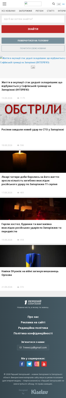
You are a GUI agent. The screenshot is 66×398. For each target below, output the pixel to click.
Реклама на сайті (33, 322)
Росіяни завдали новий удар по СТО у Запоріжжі (33, 129)
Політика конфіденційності (33, 333)
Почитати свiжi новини (33, 48)
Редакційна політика (33, 328)
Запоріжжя (25, 10)
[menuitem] (59, 4)
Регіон (39, 10)
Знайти (33, 29)
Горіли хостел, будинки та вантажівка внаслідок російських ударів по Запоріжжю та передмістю (31, 227)
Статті (50, 10)
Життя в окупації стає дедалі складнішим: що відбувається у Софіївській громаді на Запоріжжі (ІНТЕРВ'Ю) (32, 86)
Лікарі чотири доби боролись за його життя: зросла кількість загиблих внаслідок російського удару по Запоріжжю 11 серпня (30, 180)
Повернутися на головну (33, 40)
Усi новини (8, 10)
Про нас (33, 317)
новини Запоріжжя (40, 374)
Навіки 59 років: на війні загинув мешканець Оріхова (30, 273)
